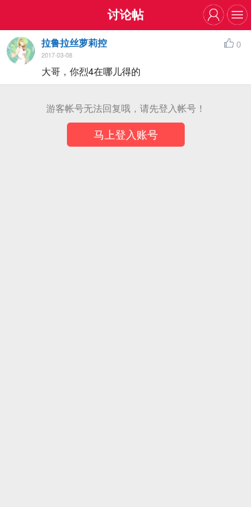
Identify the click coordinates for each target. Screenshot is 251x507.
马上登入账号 (126, 134)
